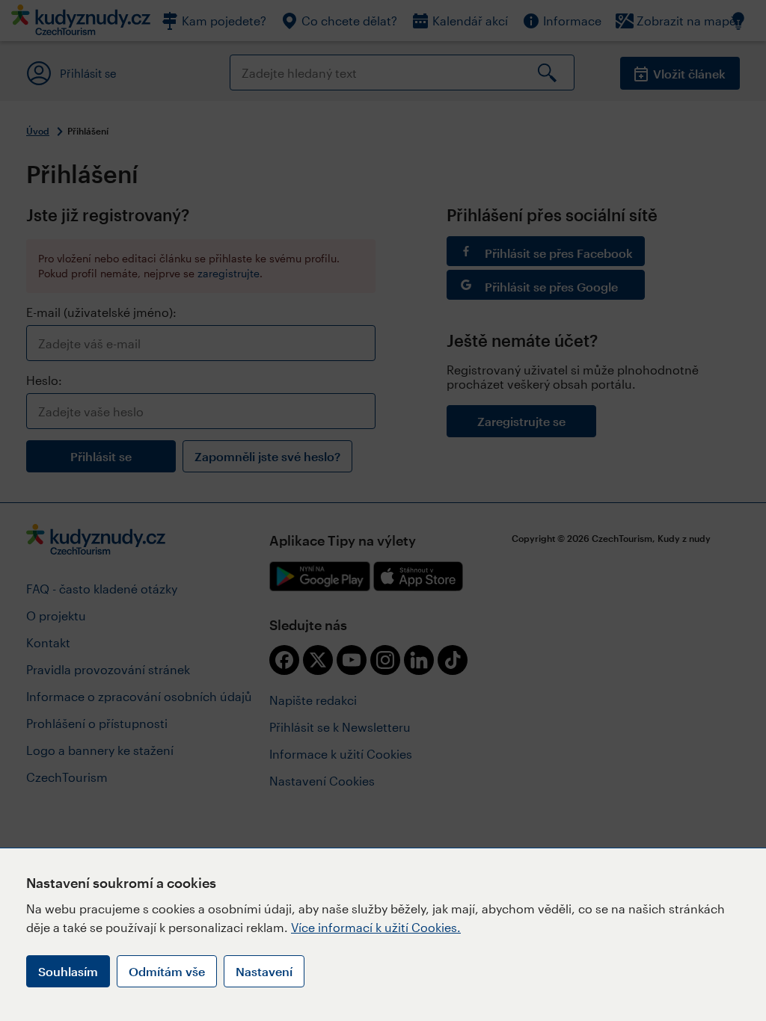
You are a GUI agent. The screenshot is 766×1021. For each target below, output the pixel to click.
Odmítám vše (167, 971)
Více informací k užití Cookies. (376, 927)
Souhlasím (68, 971)
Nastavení (264, 971)
